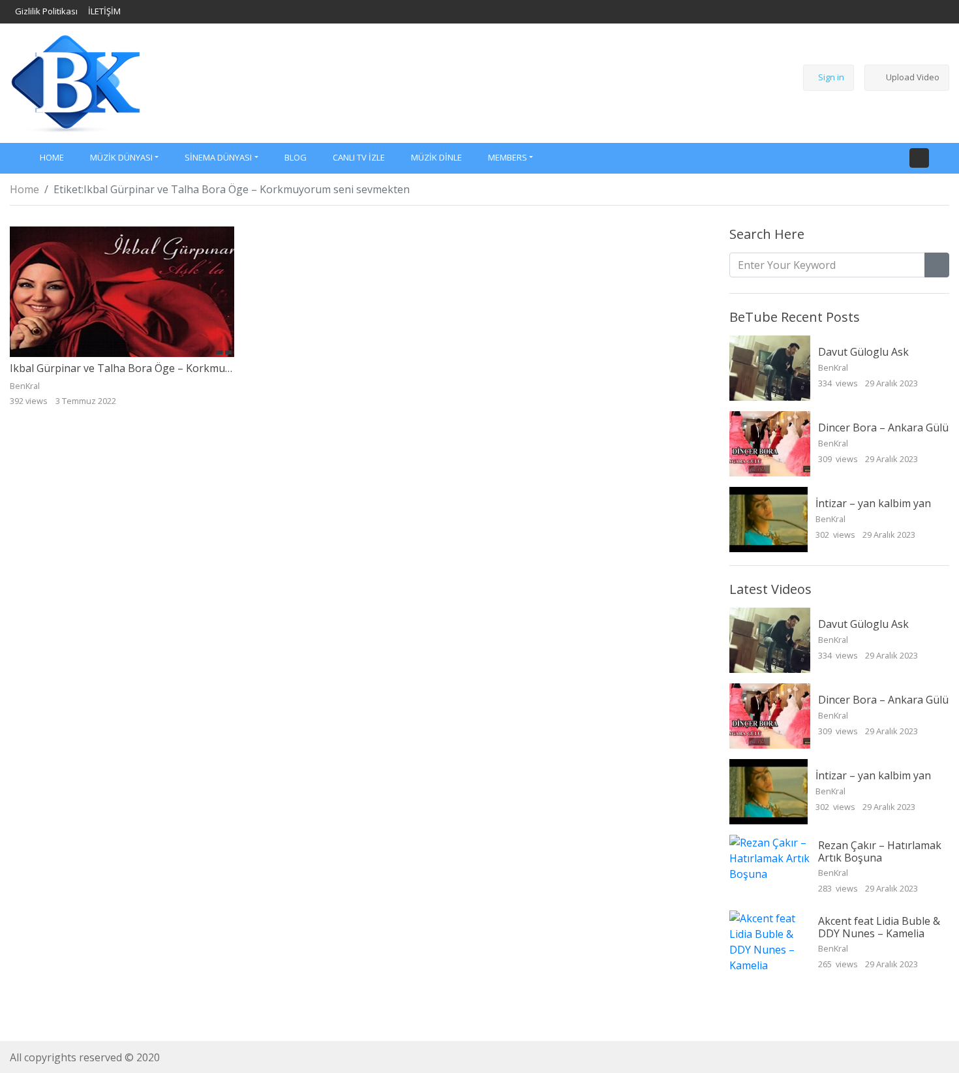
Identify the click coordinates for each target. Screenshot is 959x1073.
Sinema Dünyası (218, 157)
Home (24, 189)
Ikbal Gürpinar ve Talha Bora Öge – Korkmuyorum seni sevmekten (173, 368)
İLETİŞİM (104, 11)
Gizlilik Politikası (46, 11)
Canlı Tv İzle (359, 157)
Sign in (831, 77)
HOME (52, 157)
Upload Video (912, 77)
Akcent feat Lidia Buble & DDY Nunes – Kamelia (879, 927)
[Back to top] (38, 996)
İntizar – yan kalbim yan (873, 503)
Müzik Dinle (436, 157)
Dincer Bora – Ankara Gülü (883, 427)
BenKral (834, 367)
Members (507, 157)
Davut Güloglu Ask (863, 352)
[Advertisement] (464, 81)
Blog (295, 157)
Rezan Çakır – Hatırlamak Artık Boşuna (879, 851)
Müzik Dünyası (121, 157)
